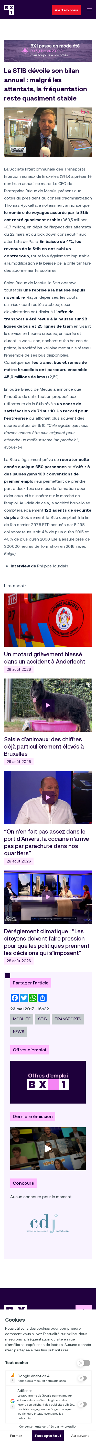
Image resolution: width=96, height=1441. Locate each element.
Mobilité (21, 1019)
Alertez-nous (66, 10)
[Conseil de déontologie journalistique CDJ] (48, 1223)
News (18, 1032)
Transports (68, 1019)
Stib (42, 1019)
